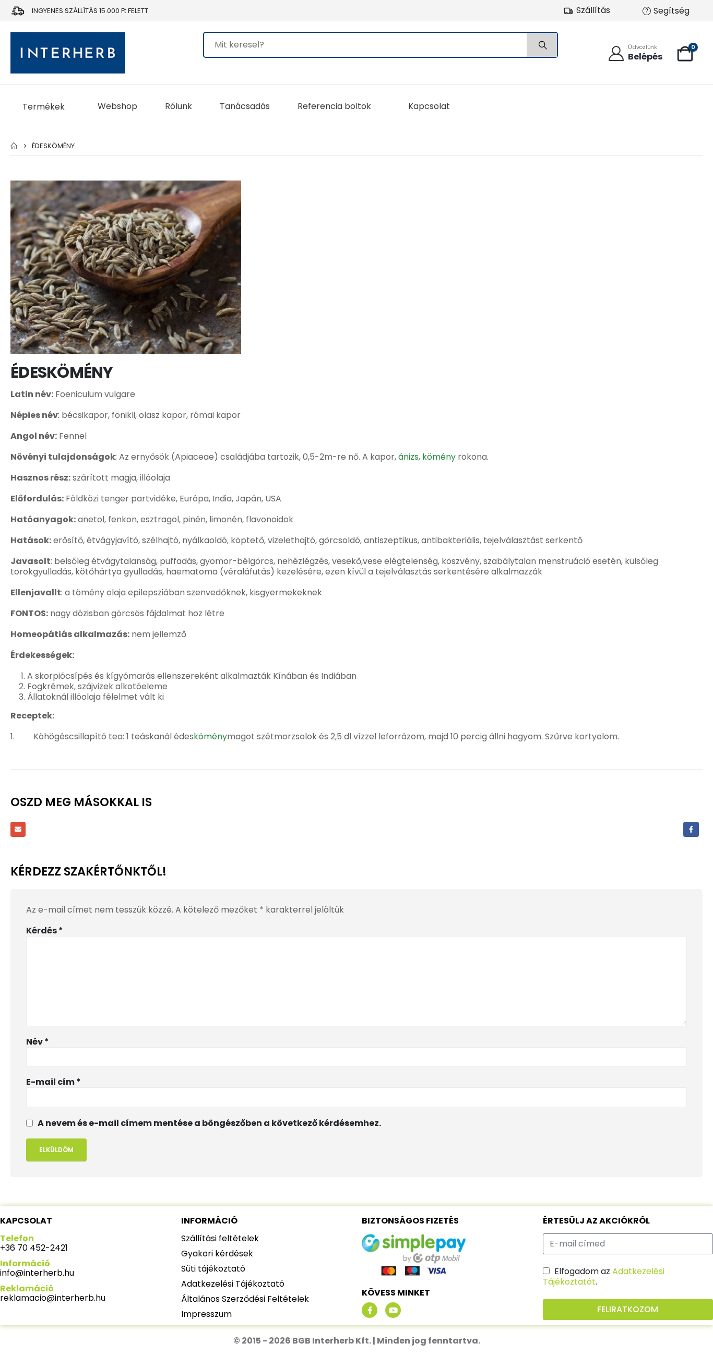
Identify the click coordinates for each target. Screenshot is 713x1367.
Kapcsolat (429, 106)
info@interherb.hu (37, 1273)
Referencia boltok (334, 106)
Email (18, 829)
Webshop (117, 106)
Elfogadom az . (603, 1276)
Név (37, 1042)
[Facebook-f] (369, 1310)
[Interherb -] (67, 53)
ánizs (408, 457)
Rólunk (178, 106)
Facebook (690, 829)
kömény (439, 457)
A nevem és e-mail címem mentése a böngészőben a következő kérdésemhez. (209, 1123)
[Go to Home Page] (13, 145)
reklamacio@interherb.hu (52, 1298)
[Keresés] (542, 45)
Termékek (43, 107)
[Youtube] (393, 1310)
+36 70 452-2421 (34, 1248)
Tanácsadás (245, 106)
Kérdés (44, 931)
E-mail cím (53, 1082)
